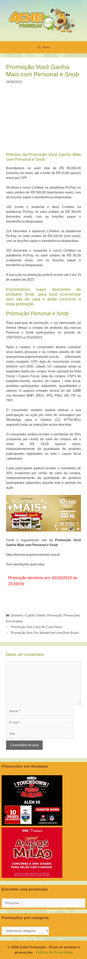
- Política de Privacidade (53, 952)
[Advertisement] (44, 120)
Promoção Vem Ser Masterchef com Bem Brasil (45, 632)
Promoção (54, 615)
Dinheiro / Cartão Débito (28, 615)
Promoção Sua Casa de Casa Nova (36, 627)
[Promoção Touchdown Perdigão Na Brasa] (32, 825)
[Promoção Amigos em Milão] (32, 877)
